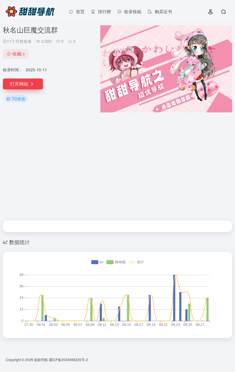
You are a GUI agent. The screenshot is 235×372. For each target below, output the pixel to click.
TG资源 (18, 98)
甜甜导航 (41, 359)
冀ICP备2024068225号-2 (68, 359)
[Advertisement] (117, 166)
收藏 (18, 53)
